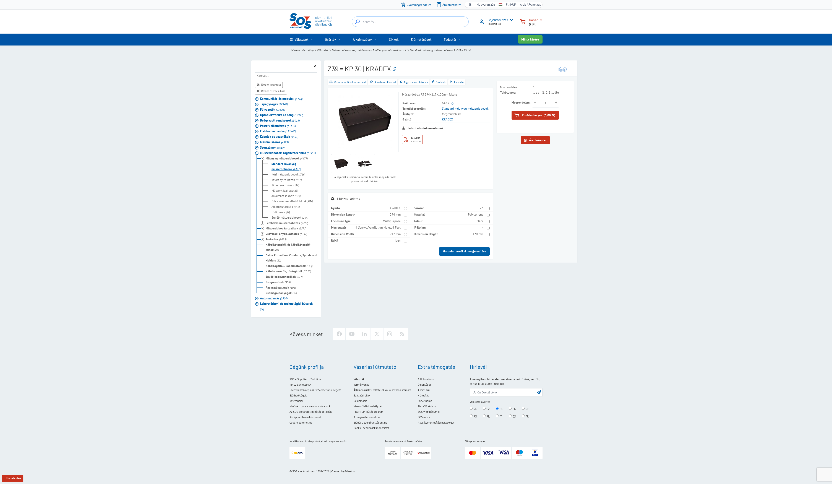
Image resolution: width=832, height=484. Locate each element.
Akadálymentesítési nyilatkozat (436, 422)
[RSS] (402, 334)
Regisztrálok (494, 23)
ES (514, 416)
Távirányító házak (286, 180)
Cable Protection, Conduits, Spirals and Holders (291, 257)
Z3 (481, 208)
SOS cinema (425, 401)
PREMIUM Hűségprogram (369, 412)
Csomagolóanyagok (281, 293)
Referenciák (296, 401)
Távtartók (276, 239)
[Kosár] (522, 21)
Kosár (533, 20)
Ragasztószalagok (281, 287)
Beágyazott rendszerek (280, 120)
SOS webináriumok (429, 412)
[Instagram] (390, 334)
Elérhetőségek (298, 395)
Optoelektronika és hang (281, 115)
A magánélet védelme (367, 417)
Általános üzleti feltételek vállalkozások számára (382, 390)
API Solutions (426, 379)
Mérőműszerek (274, 142)
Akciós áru (424, 390)
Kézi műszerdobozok (288, 174)
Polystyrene (475, 214)
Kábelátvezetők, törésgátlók (288, 271)
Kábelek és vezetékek (279, 137)
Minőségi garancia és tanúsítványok (309, 406)
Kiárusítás (423, 395)
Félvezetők (272, 109)
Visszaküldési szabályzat (368, 406)
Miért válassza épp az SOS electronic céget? (315, 390)
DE (527, 409)
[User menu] (510, 20)
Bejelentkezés (498, 20)
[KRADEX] (563, 69)
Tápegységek (274, 104)
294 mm (395, 214)
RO (475, 416)
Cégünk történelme (300, 422)
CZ (488, 409)
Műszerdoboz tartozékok (286, 228)
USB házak (280, 212)
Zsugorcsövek (278, 282)
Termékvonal (361, 385)
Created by (337, 471)
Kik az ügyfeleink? (300, 385)
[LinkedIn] (364, 334)
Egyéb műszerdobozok (289, 217)
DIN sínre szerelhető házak (292, 201)
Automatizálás (274, 298)
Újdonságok (424, 385)
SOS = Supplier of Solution (305, 379)
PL (488, 416)
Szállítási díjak (362, 395)
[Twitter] (377, 334)
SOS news (424, 417)
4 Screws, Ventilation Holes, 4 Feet (378, 227)
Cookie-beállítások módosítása (371, 428)
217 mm (395, 234)
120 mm (478, 234)
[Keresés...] (357, 21)
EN (514, 409)
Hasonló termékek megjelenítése (464, 251)
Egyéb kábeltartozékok (284, 277)
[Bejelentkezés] (481, 23)
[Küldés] (539, 392)
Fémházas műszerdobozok (287, 223)
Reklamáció (360, 401)
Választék (322, 50)
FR (527, 416)
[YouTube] (352, 334)
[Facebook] (339, 334)
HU (501, 409)
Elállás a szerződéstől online (370, 422)
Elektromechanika (278, 131)
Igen (398, 240)
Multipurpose (392, 221)
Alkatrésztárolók (285, 207)
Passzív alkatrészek (278, 126)
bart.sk (351, 471)
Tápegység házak (285, 185)
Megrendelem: (521, 102)
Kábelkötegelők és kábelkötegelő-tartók (288, 247)
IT (500, 416)
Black (479, 221)
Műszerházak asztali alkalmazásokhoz (286, 193)
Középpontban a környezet (305, 417)
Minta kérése (530, 39)
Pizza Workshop (427, 406)
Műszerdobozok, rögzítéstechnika (352, 50)
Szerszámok (272, 147)
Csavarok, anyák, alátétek (286, 234)
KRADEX (447, 119)
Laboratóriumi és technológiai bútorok (286, 306)
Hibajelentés (13, 478)
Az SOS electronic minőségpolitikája (310, 412)
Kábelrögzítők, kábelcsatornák (289, 266)
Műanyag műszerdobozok (390, 50)
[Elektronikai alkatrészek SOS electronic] (310, 21)
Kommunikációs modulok (281, 99)
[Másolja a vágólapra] (394, 69)
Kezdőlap (308, 50)
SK (475, 409)
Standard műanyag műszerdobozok (431, 50)
